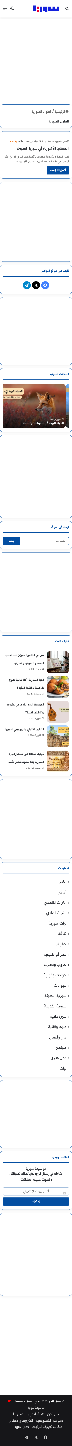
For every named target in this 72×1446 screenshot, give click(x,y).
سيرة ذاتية (58, 1017)
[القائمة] (5, 10)
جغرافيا (60, 944)
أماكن (62, 892)
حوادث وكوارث (54, 975)
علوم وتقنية (57, 1027)
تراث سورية (57, 924)
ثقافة (62, 934)
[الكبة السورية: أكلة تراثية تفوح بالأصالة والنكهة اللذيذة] (58, 687)
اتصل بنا (19, 1414)
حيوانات (60, 986)
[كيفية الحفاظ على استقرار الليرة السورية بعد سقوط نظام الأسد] (58, 761)
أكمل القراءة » (58, 170)
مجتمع (61, 1048)
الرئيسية (60, 112)
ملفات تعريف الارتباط (47, 1427)
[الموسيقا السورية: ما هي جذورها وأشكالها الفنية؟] (58, 712)
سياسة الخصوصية (49, 1421)
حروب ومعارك (55, 965)
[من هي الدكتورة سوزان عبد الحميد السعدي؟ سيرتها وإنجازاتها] (58, 662)
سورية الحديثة (55, 996)
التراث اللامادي (55, 903)
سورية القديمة (55, 1006)
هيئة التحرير (36, 1414)
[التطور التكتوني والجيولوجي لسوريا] (58, 736)
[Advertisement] (36, 57)
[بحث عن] (67, 10)
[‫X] (36, 285)
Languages (19, 1427)
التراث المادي (56, 913)
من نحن (53, 1414)
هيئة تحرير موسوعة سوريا (54, 141)
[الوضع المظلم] (12, 10)
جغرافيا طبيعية (55, 955)
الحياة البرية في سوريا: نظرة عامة (46, 423)
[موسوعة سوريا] (46, 9)
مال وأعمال (57, 1037)
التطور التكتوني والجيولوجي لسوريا (24, 729)
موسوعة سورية (36, 1408)
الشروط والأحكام (21, 1421)
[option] (36, 406)
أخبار (63, 882)
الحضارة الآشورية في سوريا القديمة (43, 149)
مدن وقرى (58, 1058)
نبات (63, 1069)
